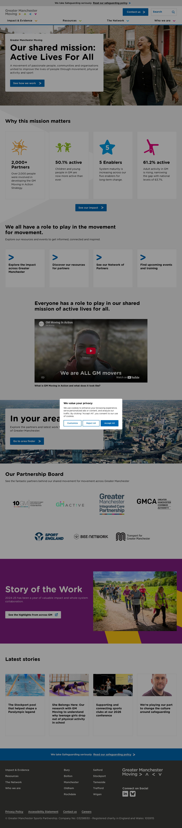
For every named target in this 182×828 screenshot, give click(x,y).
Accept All (109, 423)
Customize (72, 423)
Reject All (91, 423)
